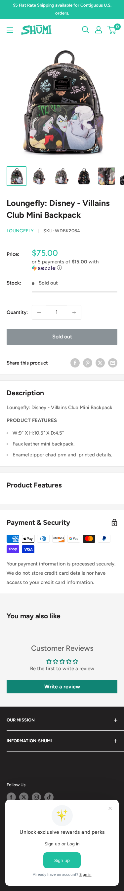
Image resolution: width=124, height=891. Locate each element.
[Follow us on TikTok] (49, 797)
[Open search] (85, 29)
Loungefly (20, 231)
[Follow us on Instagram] (36, 797)
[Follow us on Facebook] (11, 797)
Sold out (62, 336)
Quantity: (17, 312)
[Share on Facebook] (75, 363)
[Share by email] (112, 363)
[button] (74, 265)
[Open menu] (10, 30)
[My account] (98, 29)
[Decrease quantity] (39, 312)
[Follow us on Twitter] (23, 797)
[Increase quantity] (74, 312)
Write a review (62, 686)
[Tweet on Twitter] (100, 363)
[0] (112, 30)
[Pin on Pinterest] (87, 363)
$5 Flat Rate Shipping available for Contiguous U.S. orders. (62, 9)
